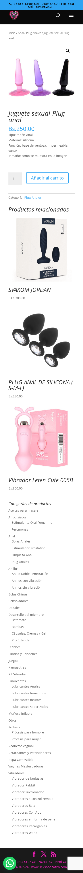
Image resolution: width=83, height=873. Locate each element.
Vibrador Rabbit (23, 785)
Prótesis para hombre (28, 732)
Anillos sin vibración (27, 587)
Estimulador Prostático (28, 548)
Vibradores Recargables (29, 826)
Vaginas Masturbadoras (26, 766)
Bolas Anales (21, 541)
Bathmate (19, 620)
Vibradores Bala (23, 805)
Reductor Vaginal (21, 746)
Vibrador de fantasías (28, 778)
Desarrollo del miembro (26, 614)
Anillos (13, 569)
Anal (21, 33)
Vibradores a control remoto (32, 799)
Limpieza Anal (22, 555)
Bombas (18, 627)
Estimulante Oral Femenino (32, 522)
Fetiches (14, 647)
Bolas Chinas (17, 594)
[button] (68, 51)
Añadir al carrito (47, 178)
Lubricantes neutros (27, 700)
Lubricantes (17, 681)
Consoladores (18, 601)
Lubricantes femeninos (29, 693)
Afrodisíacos (17, 517)
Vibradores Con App (26, 812)
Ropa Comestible (20, 760)
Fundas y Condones (22, 654)
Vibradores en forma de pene (33, 819)
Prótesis (14, 727)
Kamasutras (17, 667)
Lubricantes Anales (26, 686)
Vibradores (16, 773)
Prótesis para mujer (26, 739)
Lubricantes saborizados (30, 707)
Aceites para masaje (23, 510)
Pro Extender (21, 640)
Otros (12, 720)
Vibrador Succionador (28, 792)
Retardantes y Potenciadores (29, 753)
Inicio (11, 33)
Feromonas (20, 529)
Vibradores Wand (24, 833)
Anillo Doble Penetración (30, 574)
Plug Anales (33, 33)
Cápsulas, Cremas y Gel (29, 633)
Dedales (14, 608)
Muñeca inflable (20, 713)
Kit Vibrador (17, 674)
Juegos (13, 661)
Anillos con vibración (27, 580)
